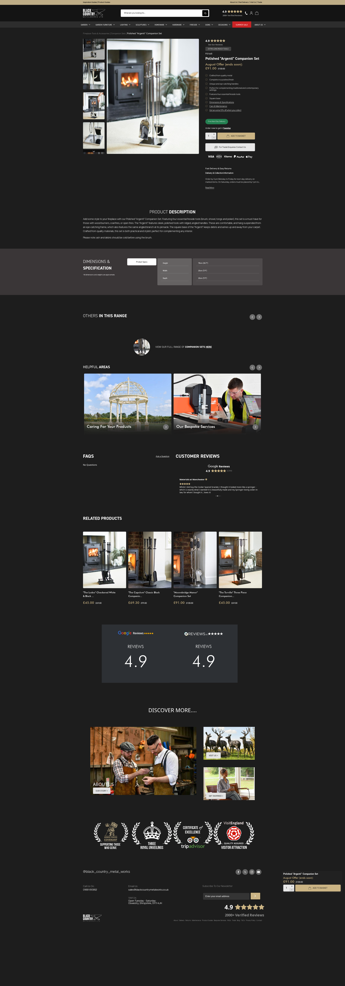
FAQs (229, 920)
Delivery (181, 920)
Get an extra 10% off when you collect (225, 110)
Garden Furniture (104, 25)
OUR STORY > (102, 790)
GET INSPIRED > (216, 796)
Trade (259, 2)
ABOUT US (103, 784)
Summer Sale (242, 25)
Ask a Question (162, 456)
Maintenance (196, 920)
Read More (209, 188)
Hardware (177, 25)
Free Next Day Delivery (216, 121)
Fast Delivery (244, 2)
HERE (209, 347)
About (176, 920)
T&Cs (243, 920)
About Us (233, 2)
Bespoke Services (220, 920)
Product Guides (104, 2)
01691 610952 (90, 890)
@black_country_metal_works (106, 872)
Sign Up (255, 896)
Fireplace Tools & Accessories (96, 33)
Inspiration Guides (90, 2)
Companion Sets (118, 33)
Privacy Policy (250, 920)
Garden (84, 25)
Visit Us (253, 2)
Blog (238, 920)
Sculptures (141, 25)
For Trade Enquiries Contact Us (232, 147)
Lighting (124, 25)
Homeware (159, 25)
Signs (207, 25)
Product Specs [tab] (141, 262)
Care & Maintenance (218, 106)
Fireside (193, 25)
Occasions (223, 25)
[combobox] (165, 13)
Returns (188, 920)
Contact (259, 920)
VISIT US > (213, 755)
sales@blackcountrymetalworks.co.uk (148, 890)
